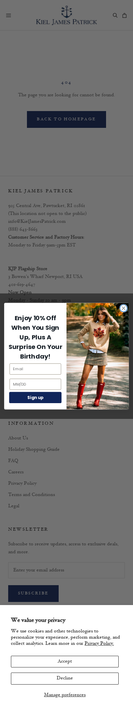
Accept (65, 661)
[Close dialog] (123, 308)
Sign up (35, 397)
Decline (65, 678)
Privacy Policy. (99, 643)
